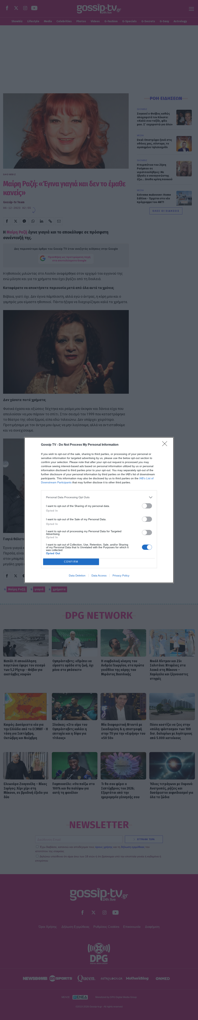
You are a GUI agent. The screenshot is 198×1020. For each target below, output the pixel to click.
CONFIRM (71, 561)
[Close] (166, 445)
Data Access (99, 575)
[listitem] (99, 497)
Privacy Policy (121, 575)
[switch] (147, 505)
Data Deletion (77, 575)
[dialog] (99, 510)
